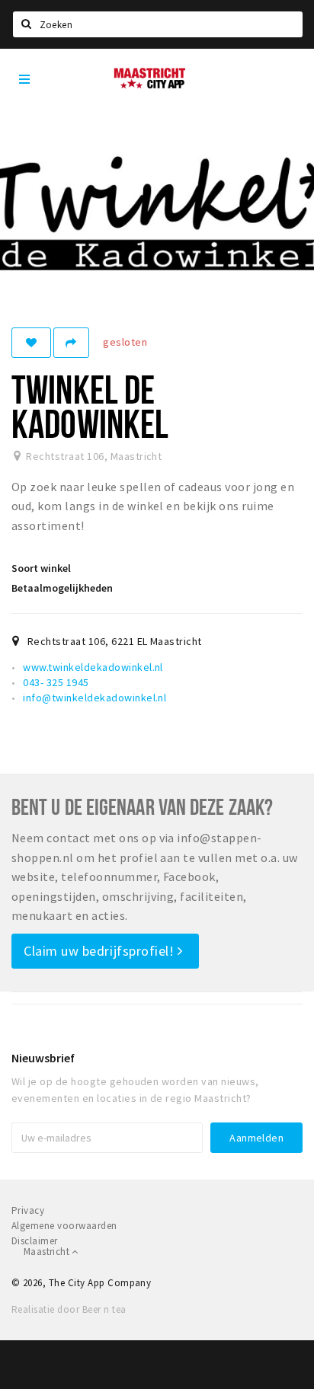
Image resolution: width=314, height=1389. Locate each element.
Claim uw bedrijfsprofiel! (101, 951)
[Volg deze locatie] (31, 342)
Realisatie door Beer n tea (68, 1309)
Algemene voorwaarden (64, 1225)
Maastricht (48, 1251)
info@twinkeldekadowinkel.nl (94, 697)
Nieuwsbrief (43, 1057)
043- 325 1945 (55, 682)
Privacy (27, 1210)
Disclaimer (34, 1240)
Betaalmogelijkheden (62, 588)
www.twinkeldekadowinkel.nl (92, 667)
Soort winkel (41, 568)
